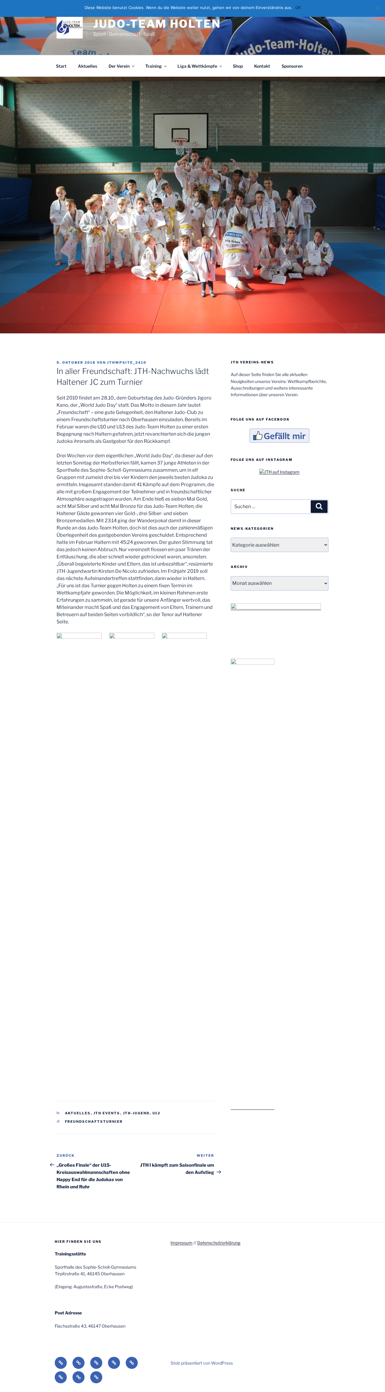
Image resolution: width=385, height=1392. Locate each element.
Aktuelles (87, 66)
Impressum (181, 1242)
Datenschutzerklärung (218, 1242)
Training (153, 66)
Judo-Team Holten (156, 23)
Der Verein (119, 66)
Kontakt (262, 66)
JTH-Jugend (136, 1113)
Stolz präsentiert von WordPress (202, 1363)
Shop (238, 66)
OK (298, 7)
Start (61, 66)
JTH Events (107, 1113)
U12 (156, 1113)
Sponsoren (292, 66)
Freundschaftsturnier (94, 1121)
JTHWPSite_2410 (126, 362)
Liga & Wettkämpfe (197, 66)
